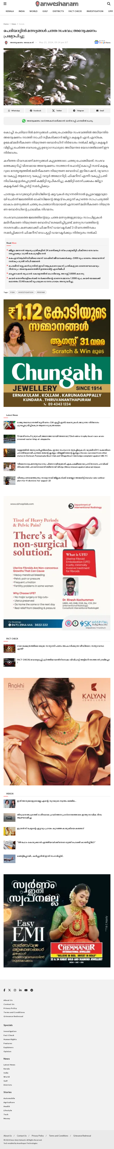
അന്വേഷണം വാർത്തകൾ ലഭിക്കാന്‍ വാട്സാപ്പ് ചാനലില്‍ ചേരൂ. (60, 120)
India (22, 11)
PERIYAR (41, 292)
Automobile (9, 1098)
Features (8, 1043)
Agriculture (9, 1102)
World (34, 11)
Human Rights (10, 1039)
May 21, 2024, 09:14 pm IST (53, 42)
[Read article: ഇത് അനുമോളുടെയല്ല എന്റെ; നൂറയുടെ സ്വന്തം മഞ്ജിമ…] (9, 803)
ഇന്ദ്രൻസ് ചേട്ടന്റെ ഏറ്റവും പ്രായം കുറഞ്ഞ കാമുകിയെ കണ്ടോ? (50, 828)
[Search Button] (108, 3)
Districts (58, 11)
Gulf (45, 11)
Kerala (10, 11)
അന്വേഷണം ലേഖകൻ (22, 42)
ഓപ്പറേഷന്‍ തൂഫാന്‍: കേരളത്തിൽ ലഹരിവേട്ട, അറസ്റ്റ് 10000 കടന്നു (46, 273)
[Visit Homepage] (56, 4)
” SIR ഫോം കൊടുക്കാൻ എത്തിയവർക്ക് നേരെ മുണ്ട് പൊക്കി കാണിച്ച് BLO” (56, 842)
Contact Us (9, 1004)
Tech (6, 1114)
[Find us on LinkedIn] (20, 990)
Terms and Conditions (14, 1012)
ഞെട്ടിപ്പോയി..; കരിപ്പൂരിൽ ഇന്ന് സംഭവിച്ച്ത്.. (40, 856)
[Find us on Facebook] (4, 990)
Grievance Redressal (13, 1016)
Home (6, 24)
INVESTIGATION (25, 292)
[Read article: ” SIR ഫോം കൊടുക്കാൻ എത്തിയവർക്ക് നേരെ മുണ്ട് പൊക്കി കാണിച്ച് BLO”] (9, 845)
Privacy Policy (10, 1008)
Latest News (9, 1065)
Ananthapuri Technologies (27, 1143)
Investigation (95, 11)
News (14, 24)
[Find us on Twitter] (9, 990)
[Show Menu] (5, 3)
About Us (8, 1000)
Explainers (9, 1047)
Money (7, 1118)
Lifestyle (8, 1110)
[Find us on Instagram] (15, 990)
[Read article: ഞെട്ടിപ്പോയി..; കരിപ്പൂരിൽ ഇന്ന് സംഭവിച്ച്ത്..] (9, 859)
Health (7, 1106)
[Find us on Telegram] (31, 990)
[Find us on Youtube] (25, 990)
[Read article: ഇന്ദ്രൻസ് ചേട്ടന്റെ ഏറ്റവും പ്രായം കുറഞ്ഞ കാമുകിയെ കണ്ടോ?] (9, 831)
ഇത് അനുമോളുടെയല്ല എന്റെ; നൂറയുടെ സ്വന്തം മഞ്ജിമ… (46, 801)
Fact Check (75, 11)
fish (12, 292)
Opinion (7, 1051)
